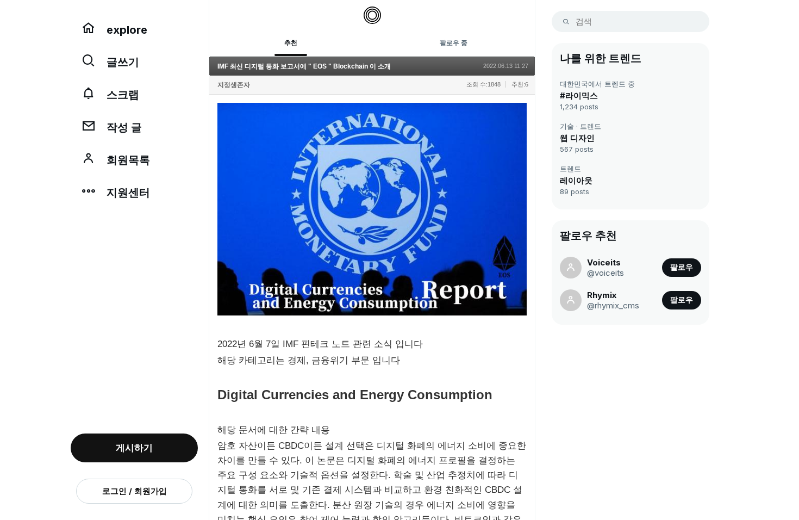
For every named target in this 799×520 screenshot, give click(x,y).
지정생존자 (233, 85)
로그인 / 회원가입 (134, 491)
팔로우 (681, 267)
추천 (290, 43)
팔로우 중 (453, 43)
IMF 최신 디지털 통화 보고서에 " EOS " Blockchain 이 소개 (304, 66)
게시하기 (134, 448)
